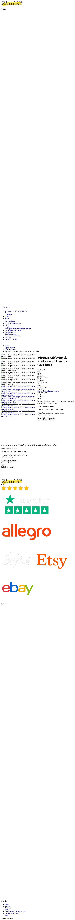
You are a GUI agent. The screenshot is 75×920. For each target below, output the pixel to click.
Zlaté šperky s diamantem (12, 336)
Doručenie (8, 908)
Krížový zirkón (42, 387)
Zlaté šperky (8, 337)
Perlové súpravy (10, 320)
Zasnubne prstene (10, 334)
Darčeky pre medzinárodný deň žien (16, 311)
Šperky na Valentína (11, 339)
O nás (6, 904)
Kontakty (7, 906)
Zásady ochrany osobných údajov (15, 911)
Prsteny (7, 325)
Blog (6, 915)
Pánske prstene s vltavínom (13, 330)
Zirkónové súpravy (54, 391)
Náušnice (7, 318)
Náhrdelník (8, 314)
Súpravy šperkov (10, 332)
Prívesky (7, 327)
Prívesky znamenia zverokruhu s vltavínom (18, 329)
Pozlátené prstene (10, 322)
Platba (6, 910)
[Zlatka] (12, 5)
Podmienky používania (12, 913)
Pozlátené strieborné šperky (13, 323)
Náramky (7, 316)
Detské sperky (9, 313)
